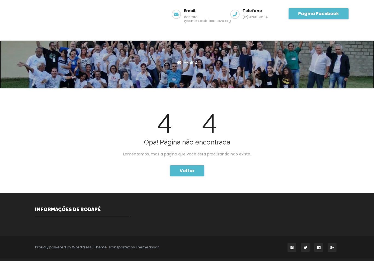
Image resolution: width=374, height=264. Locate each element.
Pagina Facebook (318, 13)
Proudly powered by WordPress (64, 247)
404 (193, 63)
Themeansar (147, 247)
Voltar (187, 171)
